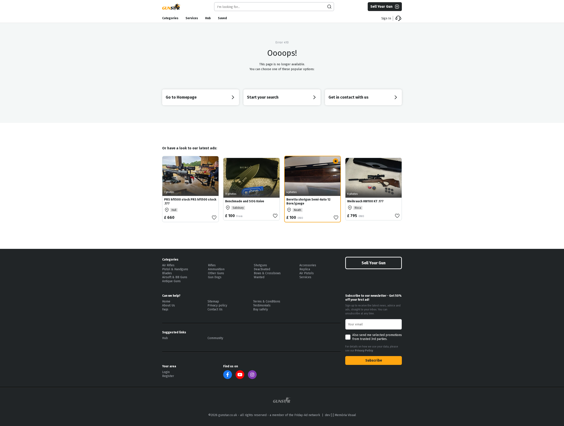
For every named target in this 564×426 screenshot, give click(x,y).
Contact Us (215, 309)
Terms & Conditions (266, 301)
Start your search (262, 97)
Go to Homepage (181, 97)
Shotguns (260, 265)
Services (192, 18)
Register (168, 376)
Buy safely (260, 309)
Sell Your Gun (381, 6)
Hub (208, 18)
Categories (170, 18)
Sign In (386, 18)
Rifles (212, 265)
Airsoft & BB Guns (174, 277)
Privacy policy (217, 305)
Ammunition (216, 269)
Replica (304, 269)
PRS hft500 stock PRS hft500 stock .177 (190, 201)
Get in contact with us (348, 97)
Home (166, 301)
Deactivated (262, 269)
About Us (168, 305)
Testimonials (262, 305)
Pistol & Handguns (175, 269)
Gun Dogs (214, 277)
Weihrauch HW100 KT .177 (365, 201)
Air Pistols (306, 273)
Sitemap (213, 301)
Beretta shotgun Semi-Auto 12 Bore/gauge (308, 201)
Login (166, 372)
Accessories (307, 265)
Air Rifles (168, 265)
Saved (222, 18)
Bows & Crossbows (267, 273)
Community (215, 338)
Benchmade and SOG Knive (244, 201)
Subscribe (373, 360)
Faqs (165, 309)
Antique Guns (171, 281)
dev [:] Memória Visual (340, 415)
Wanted (259, 277)
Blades (167, 273)
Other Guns (216, 273)
